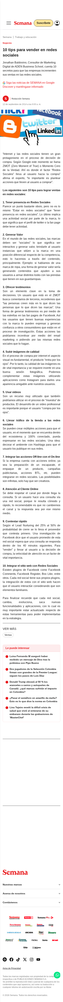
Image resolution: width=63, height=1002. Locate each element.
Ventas (8, 635)
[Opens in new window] (11, 959)
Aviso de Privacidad (15, 968)
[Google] (5, 959)
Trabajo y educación (25, 37)
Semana (7, 37)
